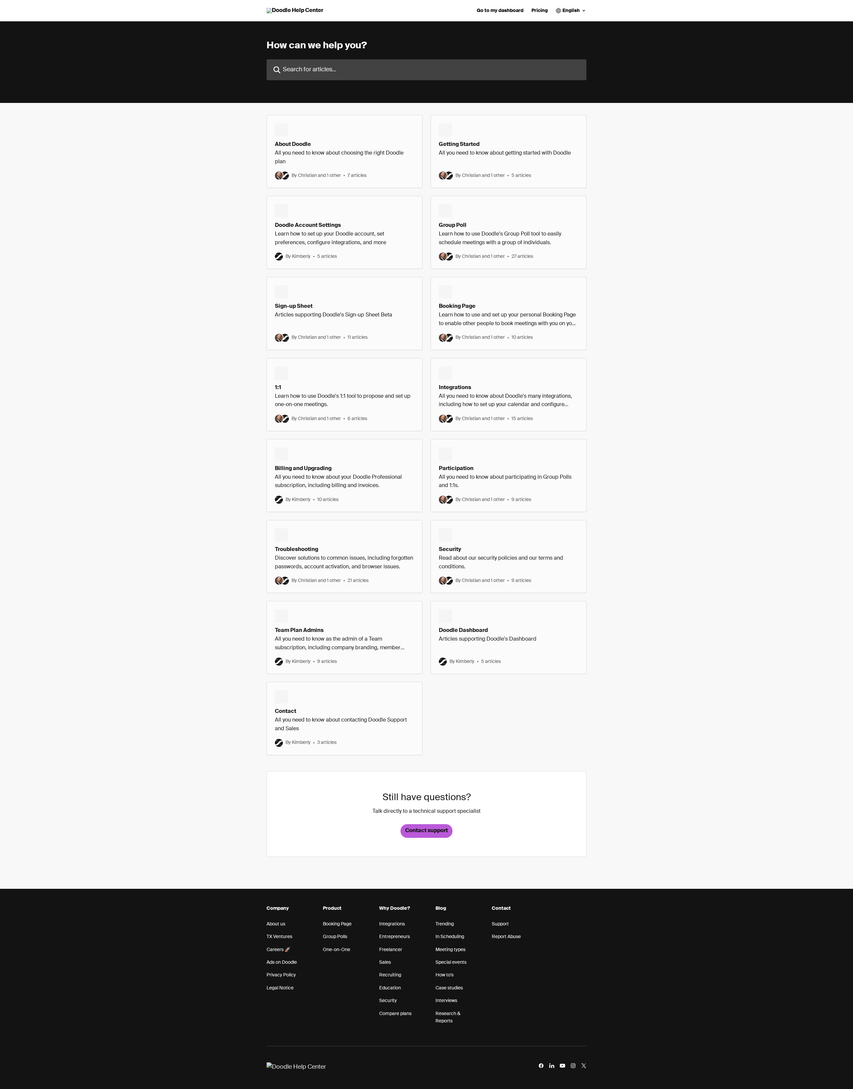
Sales (385, 962)
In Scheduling (449, 936)
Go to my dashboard (500, 10)
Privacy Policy (281, 975)
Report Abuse (506, 936)
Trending (444, 924)
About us (276, 924)
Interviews (446, 1000)
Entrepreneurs (394, 936)
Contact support (426, 830)
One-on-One (336, 949)
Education (390, 988)
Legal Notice (280, 988)
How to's (444, 975)
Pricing (539, 10)
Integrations (392, 924)
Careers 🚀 (278, 949)
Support (500, 924)
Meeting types (450, 949)
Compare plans (395, 1013)
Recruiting (390, 975)
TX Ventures (279, 936)
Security (388, 1000)
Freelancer (390, 949)
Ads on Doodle (282, 962)
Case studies (449, 988)
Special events (450, 962)
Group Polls (335, 936)
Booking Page (337, 924)
